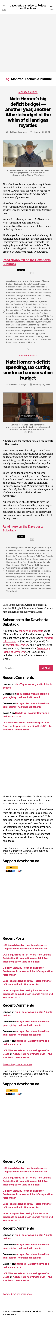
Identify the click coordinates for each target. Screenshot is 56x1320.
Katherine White (41, 316)
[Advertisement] (28, 43)
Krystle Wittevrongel (28, 579)
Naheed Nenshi (46, 319)
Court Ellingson (13, 565)
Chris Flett (22, 562)
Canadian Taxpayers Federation (21, 295)
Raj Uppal (36, 333)
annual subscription (17, 645)
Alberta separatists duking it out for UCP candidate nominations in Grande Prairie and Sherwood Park (28, 994)
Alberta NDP (24, 284)
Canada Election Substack (39, 292)
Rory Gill (46, 585)
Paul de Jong (29, 327)
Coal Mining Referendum (17, 298)
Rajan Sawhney (35, 585)
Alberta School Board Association (31, 287)
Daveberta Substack (23, 304)
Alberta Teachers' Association (20, 289)
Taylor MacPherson (22, 339)
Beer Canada (47, 556)
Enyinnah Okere (13, 310)
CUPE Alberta (27, 565)
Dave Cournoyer (19, 132)
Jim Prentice (42, 313)
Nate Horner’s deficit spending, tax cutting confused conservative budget (28, 370)
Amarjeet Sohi (33, 556)
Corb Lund (34, 298)
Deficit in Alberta (13, 307)
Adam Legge (12, 547)
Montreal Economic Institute (25, 319)
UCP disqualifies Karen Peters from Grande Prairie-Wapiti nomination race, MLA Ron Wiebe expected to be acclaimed (27, 958)
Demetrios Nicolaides (40, 571)
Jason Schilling (13, 313)
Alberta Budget (44, 547)
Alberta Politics (27, 92)
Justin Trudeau (26, 316)
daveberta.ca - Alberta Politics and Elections (28, 7)
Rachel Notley (24, 333)
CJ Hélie (46, 562)
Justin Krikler (12, 316)
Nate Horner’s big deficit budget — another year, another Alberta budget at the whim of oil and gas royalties (28, 112)
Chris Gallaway (43, 295)
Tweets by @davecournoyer (17, 1064)
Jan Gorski (46, 310)
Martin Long (44, 579)
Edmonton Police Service (34, 307)
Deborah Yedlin (40, 304)
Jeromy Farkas (28, 313)
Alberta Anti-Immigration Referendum (23, 281)
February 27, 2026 (41, 132)
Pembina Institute (44, 327)
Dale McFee (20, 301)
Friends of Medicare (31, 310)
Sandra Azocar (35, 336)
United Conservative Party (33, 588)
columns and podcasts (31, 631)
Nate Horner (11, 322)
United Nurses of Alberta (23, 342)
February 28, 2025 (41, 384)
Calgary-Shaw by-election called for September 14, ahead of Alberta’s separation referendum (27, 971)
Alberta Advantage (27, 547)
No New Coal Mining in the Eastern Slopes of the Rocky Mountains (28, 325)
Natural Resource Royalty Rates (32, 322)
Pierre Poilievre (13, 330)
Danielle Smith (33, 301)
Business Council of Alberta (18, 559)
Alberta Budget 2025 (16, 550)
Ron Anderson (21, 336)
